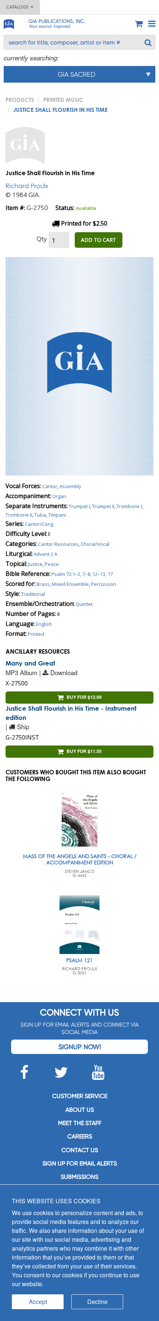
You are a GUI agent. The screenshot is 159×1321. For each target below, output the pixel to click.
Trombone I (129, 506)
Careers (79, 1136)
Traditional (33, 594)
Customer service (79, 1096)
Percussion (103, 584)
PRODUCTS (20, 99)
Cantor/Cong (39, 524)
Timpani (57, 514)
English (44, 624)
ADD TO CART (98, 239)
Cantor (49, 486)
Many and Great (30, 663)
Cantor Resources (58, 544)
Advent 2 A (45, 554)
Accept (38, 1301)
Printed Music (63, 99)
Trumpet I (79, 506)
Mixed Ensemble (70, 584)
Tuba (40, 514)
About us (79, 1109)
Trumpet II (103, 506)
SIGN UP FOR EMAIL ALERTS (80, 1163)
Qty (42, 238)
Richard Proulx (27, 186)
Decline (97, 1301)
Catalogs (18, 7)
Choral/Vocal (95, 544)
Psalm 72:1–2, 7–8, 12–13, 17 (82, 574)
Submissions (79, 1176)
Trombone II (19, 514)
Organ (59, 496)
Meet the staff (79, 1123)
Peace (52, 564)
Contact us (79, 1150)
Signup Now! (79, 1047)
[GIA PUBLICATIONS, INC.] (8, 22)
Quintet (84, 604)
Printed (36, 634)
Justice (35, 564)
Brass (43, 584)
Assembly (70, 486)
